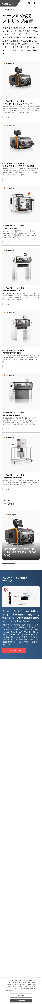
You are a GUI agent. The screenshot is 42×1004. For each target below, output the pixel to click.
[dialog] (21, 991)
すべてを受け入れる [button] (21, 1000)
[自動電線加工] (11, 3)
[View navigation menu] (38, 3)
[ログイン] (29, 3)
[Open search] (33, 3)
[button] (21, 995)
